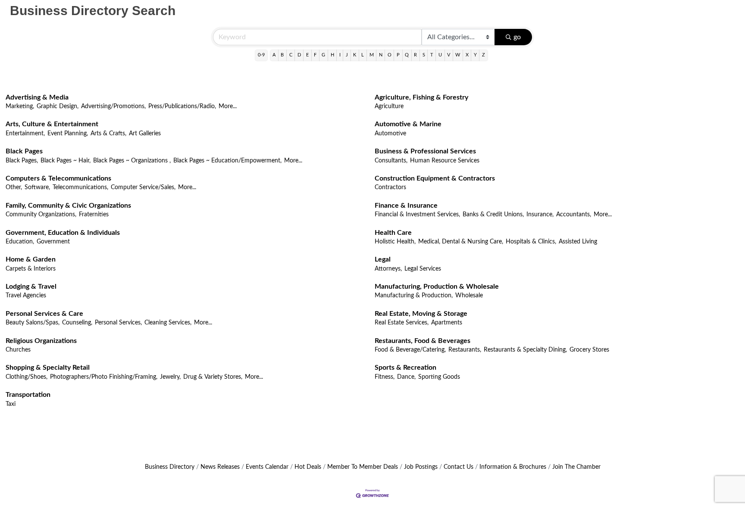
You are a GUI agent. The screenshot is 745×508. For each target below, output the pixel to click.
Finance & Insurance (406, 205)
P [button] (398, 55)
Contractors (390, 187)
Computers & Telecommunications (58, 178)
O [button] (389, 55)
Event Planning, (67, 134)
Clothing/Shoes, (26, 377)
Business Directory (169, 467)
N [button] (380, 55)
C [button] (290, 55)
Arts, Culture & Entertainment (52, 124)
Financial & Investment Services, (417, 215)
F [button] (315, 55)
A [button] (273, 55)
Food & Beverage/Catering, (410, 350)
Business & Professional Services (425, 151)
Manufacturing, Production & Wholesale (437, 286)
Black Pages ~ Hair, (66, 161)
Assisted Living (578, 242)
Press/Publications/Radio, (182, 106)
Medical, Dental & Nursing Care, (460, 242)
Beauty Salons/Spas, (32, 323)
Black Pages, (22, 161)
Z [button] (483, 55)
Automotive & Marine (408, 124)
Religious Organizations (41, 340)
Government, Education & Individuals (63, 232)
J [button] (347, 55)
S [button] (424, 55)
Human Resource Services (444, 161)
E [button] (307, 55)
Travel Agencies (26, 296)
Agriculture (389, 106)
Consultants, (391, 161)
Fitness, (384, 377)
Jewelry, (170, 377)
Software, (37, 187)
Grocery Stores (589, 350)
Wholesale (469, 296)
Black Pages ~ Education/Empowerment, (227, 161)
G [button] (323, 55)
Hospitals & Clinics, (531, 242)
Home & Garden (31, 259)
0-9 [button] (261, 55)
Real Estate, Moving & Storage (421, 313)
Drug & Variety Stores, (212, 377)
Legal (383, 259)
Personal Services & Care (44, 313)
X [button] (467, 55)
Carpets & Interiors (31, 269)
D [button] (299, 55)
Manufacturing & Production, (414, 296)
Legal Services (422, 269)
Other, (14, 187)
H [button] (332, 55)
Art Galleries (145, 134)
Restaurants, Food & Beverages (422, 340)
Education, (20, 242)
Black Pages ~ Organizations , (132, 161)
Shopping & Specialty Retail (48, 367)
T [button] (431, 55)
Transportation (28, 394)
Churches (18, 350)
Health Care (393, 232)
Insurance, (540, 215)
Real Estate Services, (402, 323)
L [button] (362, 55)
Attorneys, (388, 269)
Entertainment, (25, 134)
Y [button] (475, 55)
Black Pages (24, 151)
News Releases (220, 467)
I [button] (340, 55)
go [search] (517, 37)
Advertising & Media (37, 97)
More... (228, 106)
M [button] (371, 55)
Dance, (406, 377)
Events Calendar (267, 467)
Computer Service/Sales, (143, 187)
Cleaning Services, (167, 323)
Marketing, (20, 106)
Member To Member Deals (362, 467)
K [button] (354, 55)
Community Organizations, (41, 215)
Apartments (446, 323)
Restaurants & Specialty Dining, (525, 350)
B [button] (282, 55)
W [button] (457, 55)
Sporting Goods (439, 377)
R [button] (415, 55)
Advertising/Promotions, (113, 106)
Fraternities (94, 215)
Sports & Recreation (405, 367)
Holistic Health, (395, 242)
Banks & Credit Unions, (493, 215)
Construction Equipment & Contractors (435, 178)
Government (53, 242)
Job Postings (421, 467)
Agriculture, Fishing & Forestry (421, 97)
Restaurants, (464, 350)
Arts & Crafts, (108, 134)
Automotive (390, 134)
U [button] (440, 55)
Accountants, (573, 215)
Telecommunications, (80, 187)
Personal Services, (118, 323)
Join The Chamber (576, 467)
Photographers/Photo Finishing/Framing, (103, 377)
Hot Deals (307, 467)
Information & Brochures (512, 467)
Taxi (11, 404)
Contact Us (458, 467)
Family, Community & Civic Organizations (68, 205)
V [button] (448, 55)
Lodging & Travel (31, 286)
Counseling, (77, 323)
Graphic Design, (57, 106)
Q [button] (407, 55)
